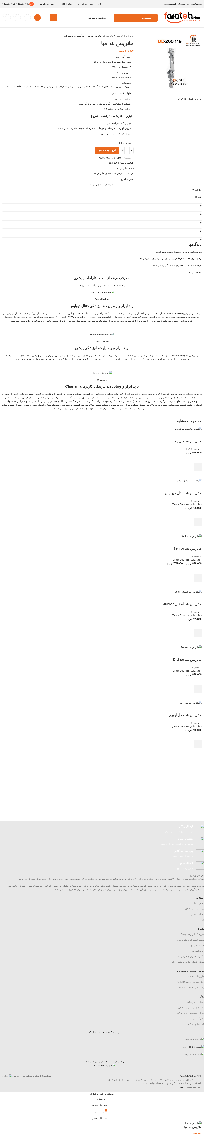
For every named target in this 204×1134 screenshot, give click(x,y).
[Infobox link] (104, 829)
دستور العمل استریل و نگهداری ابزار (186, 962)
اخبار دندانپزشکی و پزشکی (191, 1007)
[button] (198, 467)
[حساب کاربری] (37, 17)
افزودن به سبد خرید (107, 150)
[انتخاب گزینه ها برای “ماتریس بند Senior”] (198, 578)
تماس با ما (199, 903)
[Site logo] (182, 17)
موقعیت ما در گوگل (194, 908)
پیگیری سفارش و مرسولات (191, 956)
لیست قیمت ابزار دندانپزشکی (190, 939)
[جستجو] (53, 17)
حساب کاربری (197, 945)
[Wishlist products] (27, 17)
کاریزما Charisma (195, 976)
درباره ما (200, 919)
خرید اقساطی (197, 951)
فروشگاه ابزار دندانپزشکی (191, 934)
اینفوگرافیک (198, 1018)
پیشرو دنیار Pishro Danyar (191, 987)
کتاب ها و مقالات (196, 1024)
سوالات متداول (197, 914)
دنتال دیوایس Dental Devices (190, 982)
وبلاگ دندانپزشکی (195, 1002)
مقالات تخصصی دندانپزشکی (190, 1013)
